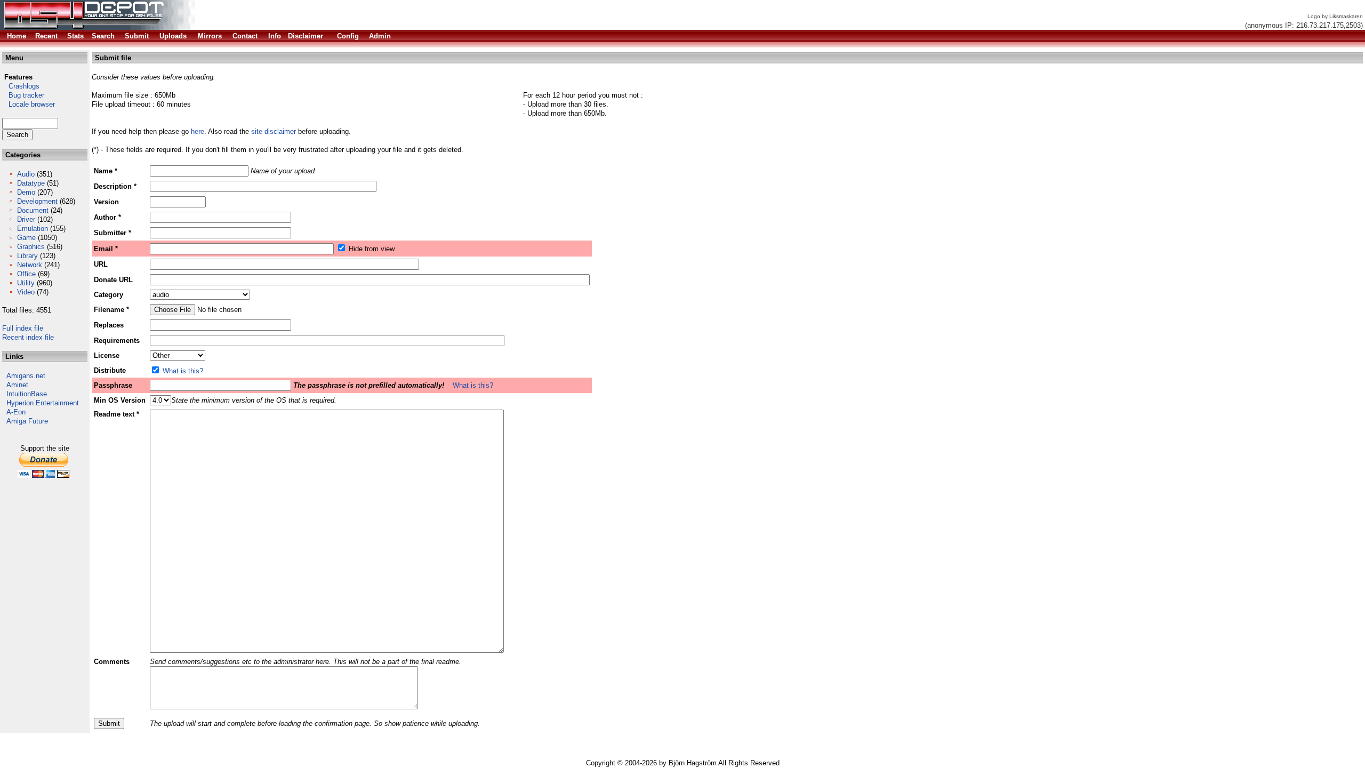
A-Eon (16, 412)
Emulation (32, 229)
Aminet (17, 385)
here (197, 131)
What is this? (183, 371)
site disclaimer (273, 131)
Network (29, 265)
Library (27, 256)
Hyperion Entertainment (42, 403)
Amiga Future (27, 421)
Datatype (31, 183)
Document (33, 210)
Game (26, 238)
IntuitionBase (26, 394)
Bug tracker (23, 95)
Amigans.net (25, 376)
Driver (26, 219)
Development (37, 201)
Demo (26, 192)
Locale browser (28, 104)
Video (26, 292)
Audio (26, 174)
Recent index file (28, 337)
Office (26, 274)
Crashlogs (20, 86)
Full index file (22, 328)
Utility (26, 283)
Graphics (31, 247)
